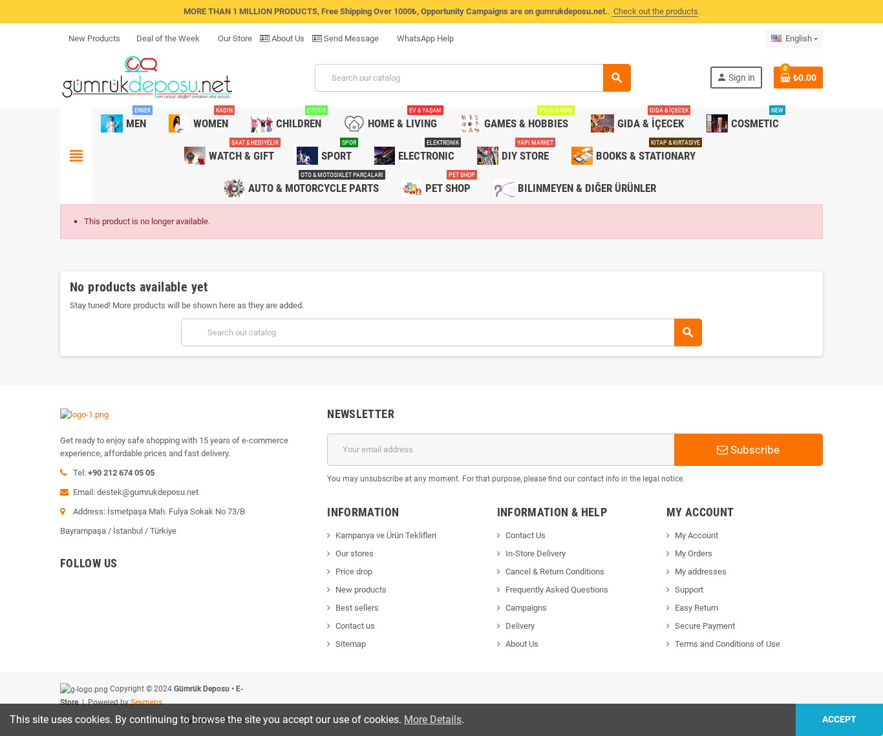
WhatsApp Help (424, 38)
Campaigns (526, 608)
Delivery (520, 626)
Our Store (234, 38)
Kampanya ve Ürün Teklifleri (385, 535)
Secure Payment (705, 626)
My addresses (701, 571)
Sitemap (350, 644)
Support (689, 589)
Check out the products (655, 11)
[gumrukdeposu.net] (148, 77)
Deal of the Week (168, 38)
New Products (94, 38)
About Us (287, 38)
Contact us (355, 626)
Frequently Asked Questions (556, 589)
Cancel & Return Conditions (554, 571)
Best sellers (357, 608)
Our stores (354, 553)
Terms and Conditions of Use (727, 644)
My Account (696, 535)
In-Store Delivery (535, 553)
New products (361, 589)
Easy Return (696, 608)
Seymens (146, 702)
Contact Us (525, 535)
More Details (433, 719)
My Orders (693, 553)
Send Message (350, 38)
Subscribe (754, 449)
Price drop (353, 571)
